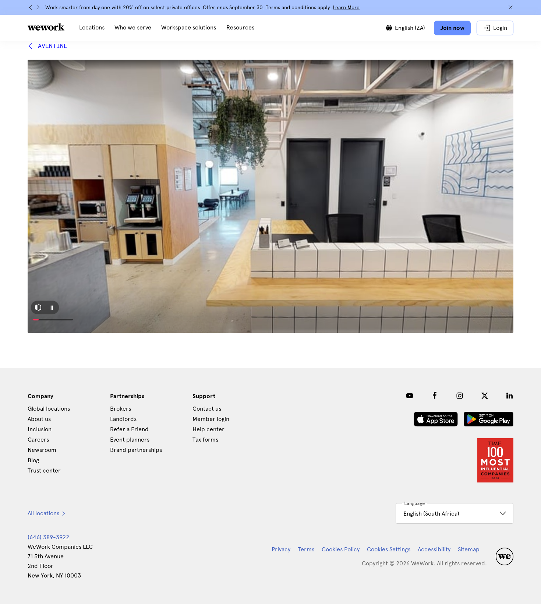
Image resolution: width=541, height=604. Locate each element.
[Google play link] (488, 419)
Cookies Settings (388, 549)
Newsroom (42, 449)
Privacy (281, 549)
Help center (208, 429)
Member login (210, 418)
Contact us (206, 408)
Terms (306, 549)
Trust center (44, 470)
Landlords (123, 418)
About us (39, 418)
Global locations (49, 408)
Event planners (129, 439)
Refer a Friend (129, 429)
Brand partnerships (136, 449)
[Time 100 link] (495, 460)
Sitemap (469, 549)
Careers (38, 439)
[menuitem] (92, 28)
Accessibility (434, 549)
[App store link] (436, 419)
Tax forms (205, 439)
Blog (33, 460)
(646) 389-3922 (48, 537)
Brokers (120, 408)
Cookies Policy (341, 549)
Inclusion (40, 429)
